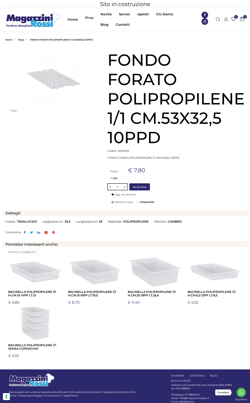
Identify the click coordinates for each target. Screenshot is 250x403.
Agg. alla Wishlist (125, 194)
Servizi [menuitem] (124, 14)
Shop (89, 18)
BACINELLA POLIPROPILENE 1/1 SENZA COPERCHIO (32, 346)
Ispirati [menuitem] (143, 14)
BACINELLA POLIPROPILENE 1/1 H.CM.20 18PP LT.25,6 (152, 293)
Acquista (139, 187)
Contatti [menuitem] (123, 25)
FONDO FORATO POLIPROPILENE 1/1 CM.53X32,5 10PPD (61, 39)
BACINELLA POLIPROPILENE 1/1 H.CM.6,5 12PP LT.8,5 (212, 293)
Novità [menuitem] (106, 14)
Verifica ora (123, 202)
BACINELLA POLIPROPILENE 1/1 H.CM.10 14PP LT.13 (32, 293)
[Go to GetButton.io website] (241, 399)
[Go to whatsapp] (241, 392)
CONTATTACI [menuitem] (197, 375)
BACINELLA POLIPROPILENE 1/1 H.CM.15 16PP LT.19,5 (92, 293)
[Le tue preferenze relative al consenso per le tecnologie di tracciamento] (6, 396)
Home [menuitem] (73, 20)
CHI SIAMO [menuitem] (177, 375)
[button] (53, 77)
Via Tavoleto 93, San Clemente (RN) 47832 (207, 384)
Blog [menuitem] (104, 25)
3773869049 (192, 394)
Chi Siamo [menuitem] (164, 14)
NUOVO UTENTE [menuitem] (181, 380)
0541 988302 (183, 388)
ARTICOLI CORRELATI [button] (22, 252)
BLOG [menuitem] (213, 375)
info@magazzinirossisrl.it (194, 398)
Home (8, 39)
